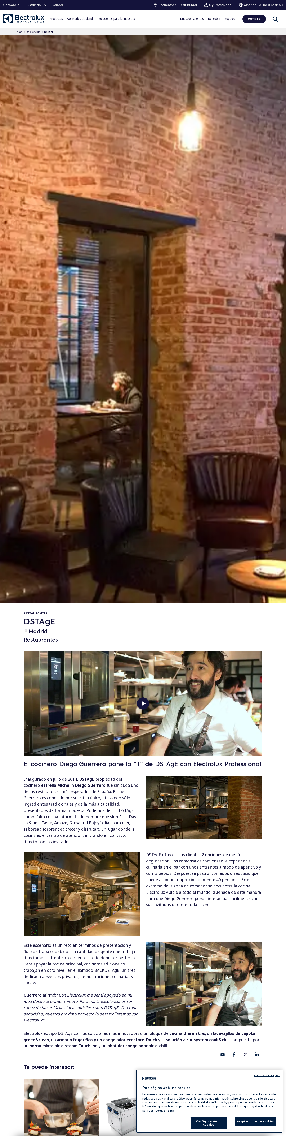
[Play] (143, 703)
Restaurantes (36, 613)
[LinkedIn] (257, 1054)
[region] (209, 1101)
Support (230, 19)
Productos (56, 19)
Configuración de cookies (208, 1122)
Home (18, 31)
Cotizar (254, 19)
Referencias (33, 31)
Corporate (11, 5)
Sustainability (36, 5)
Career (58, 5)
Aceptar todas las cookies (255, 1121)
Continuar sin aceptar (267, 1075)
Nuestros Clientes (192, 19)
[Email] (222, 1054)
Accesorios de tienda (80, 19)
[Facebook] (234, 1054)
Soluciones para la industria (117, 19)
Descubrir (214, 19)
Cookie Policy (164, 1111)
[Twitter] (245, 1054)
